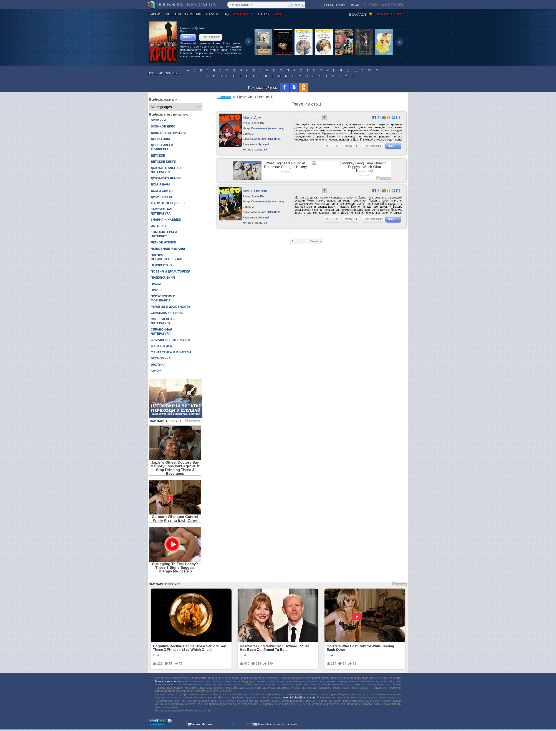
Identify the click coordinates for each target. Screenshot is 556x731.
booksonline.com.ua (167, 681)
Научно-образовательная (166, 257)
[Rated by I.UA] (177, 724)
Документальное (166, 178)
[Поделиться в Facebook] (374, 117)
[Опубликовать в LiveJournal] (379, 117)
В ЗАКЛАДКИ (359, 14)
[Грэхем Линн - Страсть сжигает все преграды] (324, 54)
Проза (156, 284)
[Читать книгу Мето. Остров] (230, 219)
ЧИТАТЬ (188, 37)
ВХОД (355, 5)
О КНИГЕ (332, 146)
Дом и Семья (162, 190)
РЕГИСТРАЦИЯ (335, 5)
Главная (154, 14)
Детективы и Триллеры (162, 147)
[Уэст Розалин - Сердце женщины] (384, 54)
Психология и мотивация (163, 298)
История (158, 226)
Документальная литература (166, 170)
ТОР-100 (212, 14)
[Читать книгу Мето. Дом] (230, 146)
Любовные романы (168, 248)
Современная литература (163, 321)
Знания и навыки (166, 219)
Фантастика (161, 346)
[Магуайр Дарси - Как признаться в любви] (304, 54)
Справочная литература (161, 332)
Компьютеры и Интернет (164, 234)
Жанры (263, 14)
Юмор (156, 370)
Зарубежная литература (161, 211)
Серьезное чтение (167, 312)
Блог (278, 14)
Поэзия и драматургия (170, 271)
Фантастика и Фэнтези (171, 352)
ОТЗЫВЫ (351, 146)
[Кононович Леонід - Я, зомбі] (344, 54)
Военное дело (163, 126)
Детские (158, 155)
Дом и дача (160, 184)
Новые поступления (183, 14)
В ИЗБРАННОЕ (211, 37)
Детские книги (163, 161)
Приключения (163, 277)
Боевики (158, 120)
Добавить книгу (390, 14)
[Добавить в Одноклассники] (388, 117)
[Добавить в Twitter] (393, 117)
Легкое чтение (163, 242)
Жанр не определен (168, 203)
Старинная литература (170, 340)
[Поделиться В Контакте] (398, 117)
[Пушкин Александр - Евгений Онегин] (263, 54)
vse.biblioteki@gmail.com (299, 697)
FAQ (226, 14)
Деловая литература (168, 132)
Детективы (160, 139)
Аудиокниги (243, 14)
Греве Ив (258, 123)
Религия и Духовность (170, 306)
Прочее (157, 290)
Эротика (158, 364)
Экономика (161, 358)
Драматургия (162, 196)
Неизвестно (161, 265)
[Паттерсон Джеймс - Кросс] (163, 61)
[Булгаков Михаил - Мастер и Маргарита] (364, 54)
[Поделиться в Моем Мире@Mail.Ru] (384, 117)
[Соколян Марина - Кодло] (283, 54)
